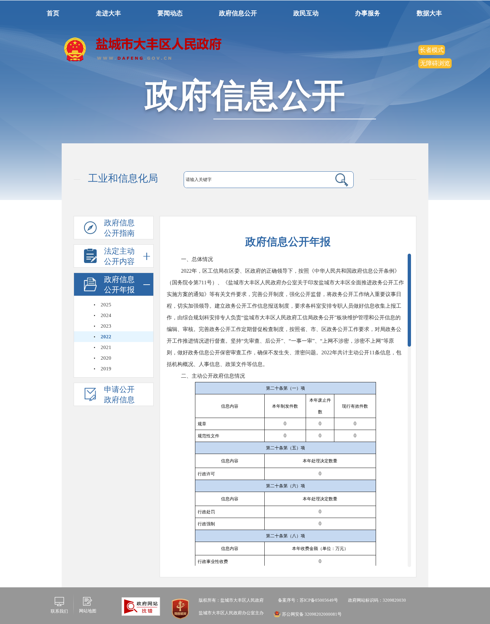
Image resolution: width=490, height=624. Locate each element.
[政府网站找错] (141, 606)
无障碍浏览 (435, 63)
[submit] (333, 180)
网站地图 (87, 610)
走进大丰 (108, 13)
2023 (106, 326)
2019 (106, 368)
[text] (252, 180)
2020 (106, 358)
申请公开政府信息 (119, 394)
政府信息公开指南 (119, 228)
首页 (53, 13)
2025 (106, 304)
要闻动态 (170, 13)
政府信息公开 (238, 13)
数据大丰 (429, 13)
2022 (106, 336)
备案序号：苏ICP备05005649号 (307, 600)
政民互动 (306, 13)
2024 (106, 315)
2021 (106, 347)
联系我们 (59, 611)
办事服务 (367, 13)
